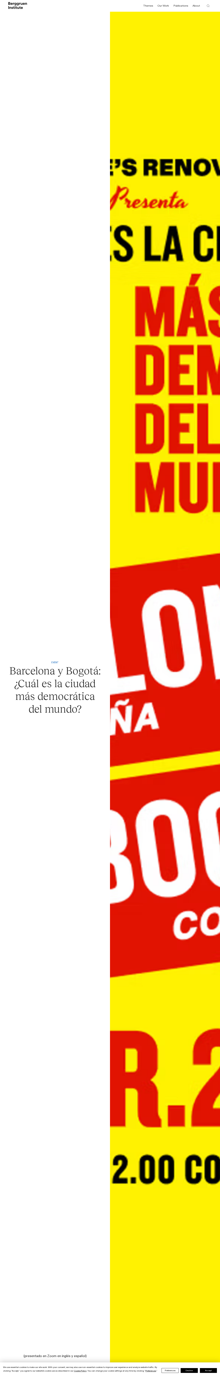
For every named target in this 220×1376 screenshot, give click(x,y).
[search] (208, 6)
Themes (148, 5)
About (196, 5)
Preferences (170, 1370)
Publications (180, 5)
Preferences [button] (150, 1370)
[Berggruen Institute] (17, 6)
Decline (189, 1370)
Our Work (163, 5)
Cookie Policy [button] (80, 1370)
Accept (208, 1370)
